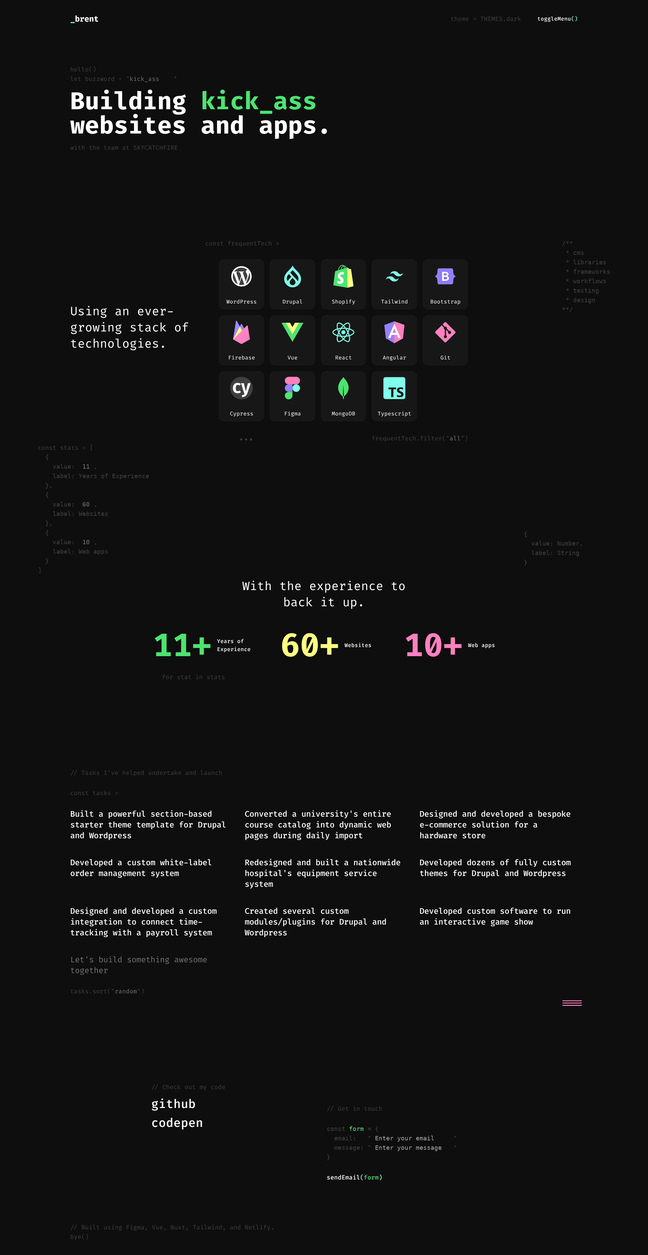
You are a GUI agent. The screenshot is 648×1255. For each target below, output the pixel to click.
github (173, 1104)
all (455, 438)
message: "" (395, 1147)
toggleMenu (557, 18)
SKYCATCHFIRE (161, 148)
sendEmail (354, 1177)
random (126, 991)
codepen (177, 1123)
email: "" (395, 1138)
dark (513, 19)
